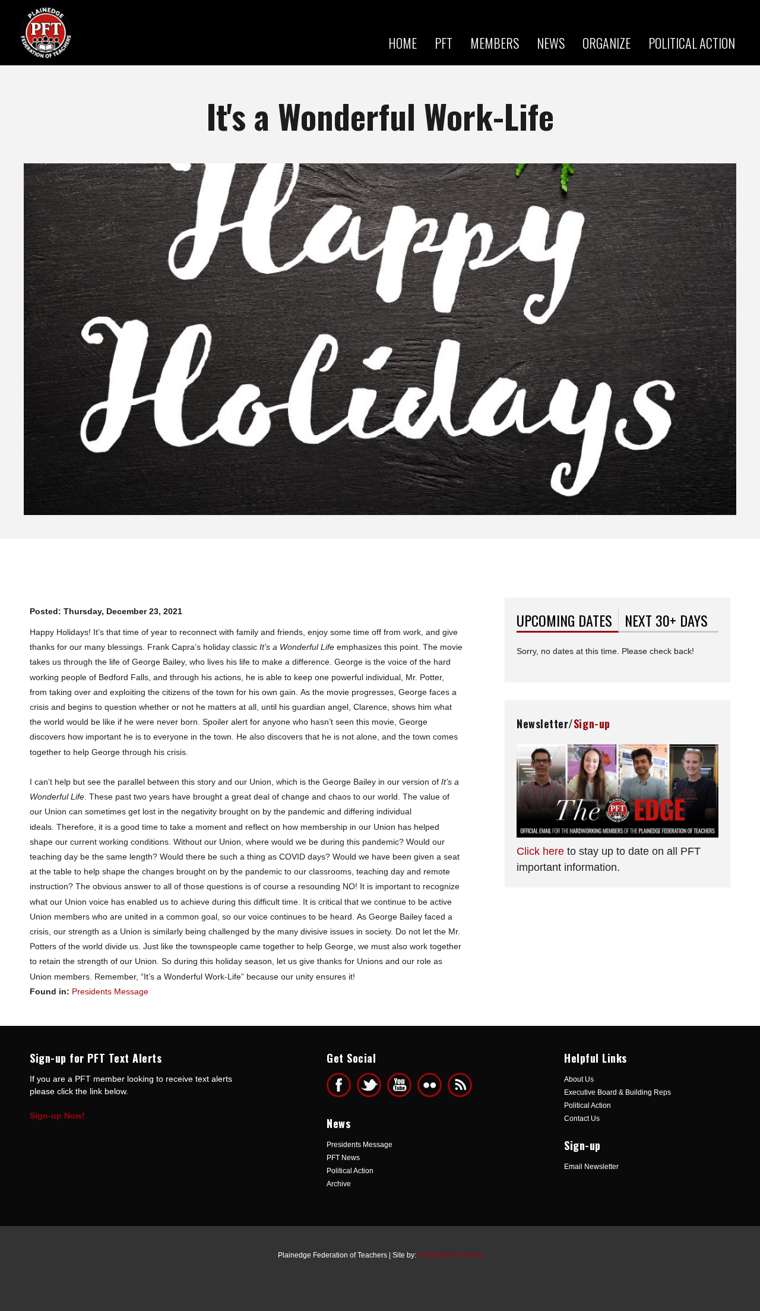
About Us (579, 1079)
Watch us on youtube (399, 1085)
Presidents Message (110, 991)
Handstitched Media (450, 1255)
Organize (606, 42)
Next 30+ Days (666, 620)
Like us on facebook (339, 1085)
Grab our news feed (460, 1085)
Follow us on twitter (369, 1085)
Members (494, 42)
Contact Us (582, 1118)
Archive (339, 1184)
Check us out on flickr (429, 1085)
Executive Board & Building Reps (617, 1092)
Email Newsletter (591, 1166)
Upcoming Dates (568, 620)
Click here (540, 851)
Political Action (691, 42)
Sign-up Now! (57, 1115)
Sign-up (592, 723)
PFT (443, 42)
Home (402, 42)
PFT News (343, 1158)
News (551, 42)
